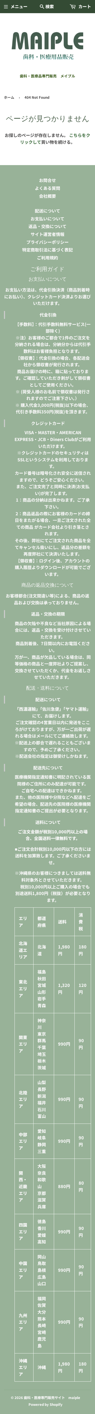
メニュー (19, 6)
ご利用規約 (47, 257)
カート (84, 6)
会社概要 (47, 196)
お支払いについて (47, 218)
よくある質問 (47, 188)
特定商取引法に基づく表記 (47, 249)
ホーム (9, 97)
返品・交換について (47, 226)
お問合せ (47, 180)
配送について (47, 210)
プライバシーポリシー (47, 242)
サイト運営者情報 (47, 234)
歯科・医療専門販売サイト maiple (52, 1397)
